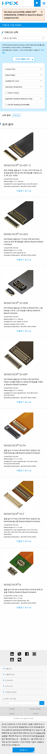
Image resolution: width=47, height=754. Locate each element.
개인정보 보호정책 (35, 709)
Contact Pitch (10, 69)
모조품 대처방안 (11, 692)
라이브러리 (9, 680)
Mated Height (10, 75)
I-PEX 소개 (9, 686)
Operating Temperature (13, 87)
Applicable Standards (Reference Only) (18, 99)
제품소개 (8, 669)
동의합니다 (23, 750)
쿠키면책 (35, 714)
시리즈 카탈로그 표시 (23, 59)
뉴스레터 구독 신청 (9, 699)
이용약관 (11, 714)
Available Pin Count (12, 81)
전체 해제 (16, 115)
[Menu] (44, 3)
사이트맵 (11, 709)
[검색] (37, 3)
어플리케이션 (10, 674)
